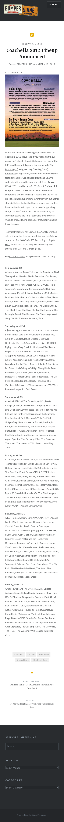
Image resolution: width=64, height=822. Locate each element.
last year (14, 235)
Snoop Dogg (34, 177)
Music (38, 44)
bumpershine (24, 64)
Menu (55, 5)
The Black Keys (40, 660)
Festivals (27, 44)
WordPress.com (39, 815)
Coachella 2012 (17, 256)
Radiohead (10, 173)
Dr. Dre (49, 177)
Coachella (10, 156)
